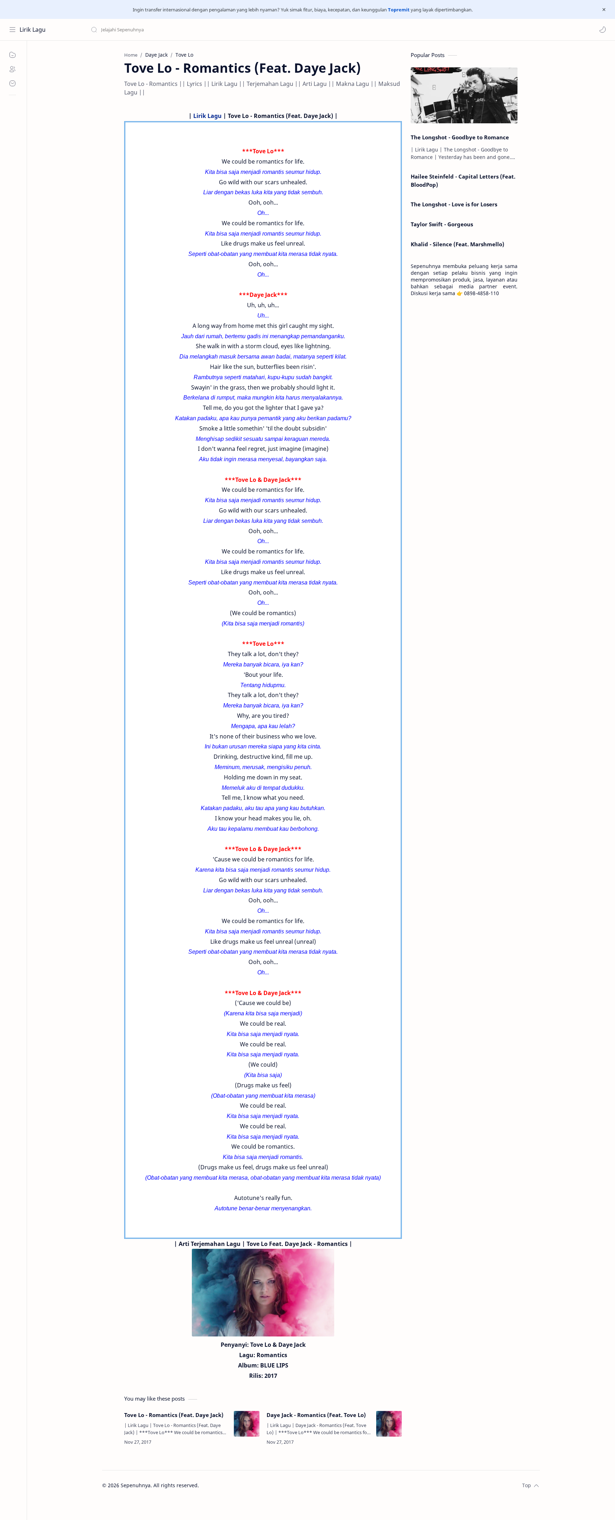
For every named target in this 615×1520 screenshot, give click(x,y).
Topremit (399, 9)
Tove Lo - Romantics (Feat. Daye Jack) (174, 1414)
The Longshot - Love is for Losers (454, 204)
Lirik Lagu (33, 30)
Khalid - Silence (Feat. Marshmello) (457, 244)
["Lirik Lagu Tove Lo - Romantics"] (263, 1292)
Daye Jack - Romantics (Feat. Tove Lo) (316, 1414)
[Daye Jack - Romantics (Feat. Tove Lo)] (389, 1424)
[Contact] (12, 83)
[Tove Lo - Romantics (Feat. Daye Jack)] (246, 1424)
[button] (602, 29)
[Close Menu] (604, 9)
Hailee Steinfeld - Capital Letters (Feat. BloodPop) (463, 180)
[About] (12, 69)
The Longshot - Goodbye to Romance (460, 137)
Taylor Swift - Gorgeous (442, 224)
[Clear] (203, 29)
